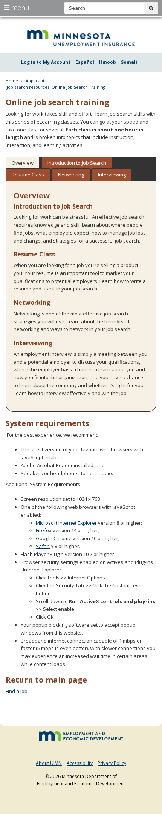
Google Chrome (54, 538)
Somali (129, 62)
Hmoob (107, 62)
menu (19, 7)
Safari (43, 546)
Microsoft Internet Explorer (66, 522)
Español (84, 62)
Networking (71, 174)
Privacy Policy (112, 763)
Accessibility (80, 763)
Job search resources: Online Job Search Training (56, 87)
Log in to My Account (45, 62)
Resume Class (28, 174)
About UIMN (49, 763)
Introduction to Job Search (76, 162)
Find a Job (17, 691)
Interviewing (112, 174)
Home (12, 80)
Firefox (44, 530)
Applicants (36, 80)
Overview (23, 162)
